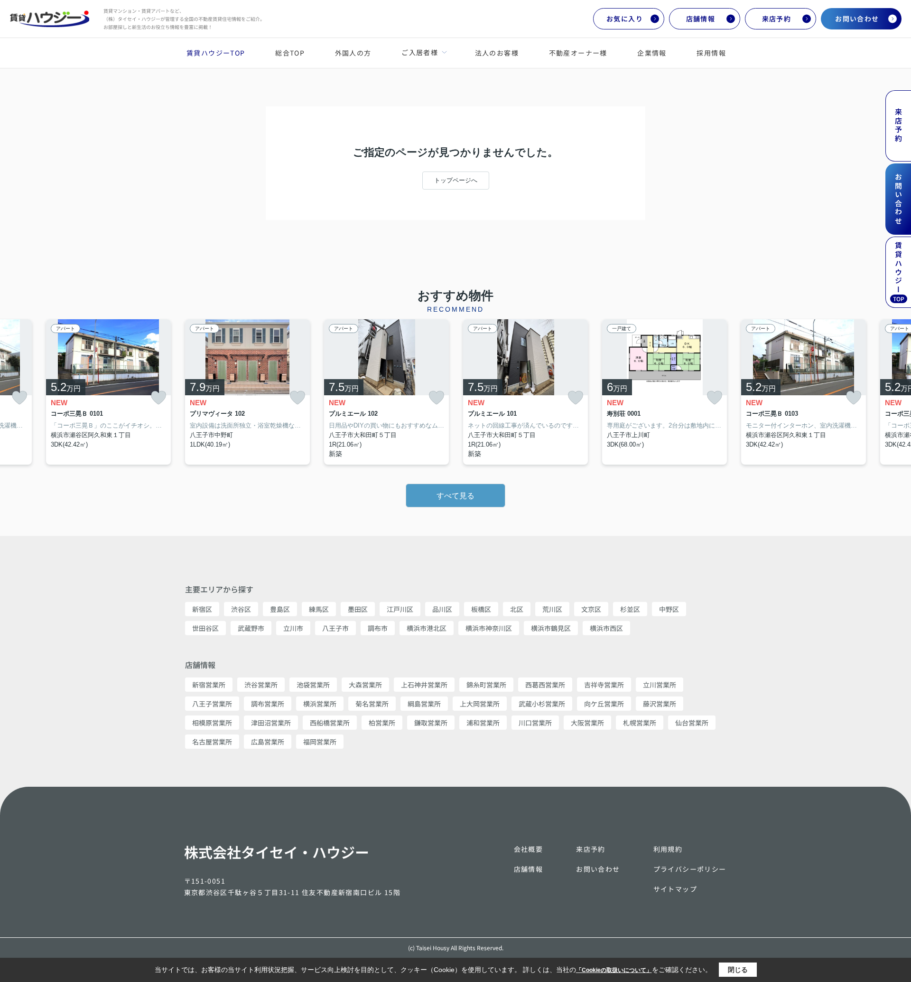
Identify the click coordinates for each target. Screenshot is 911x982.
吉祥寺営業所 (604, 684)
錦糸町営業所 (486, 684)
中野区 (669, 609)
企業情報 (652, 52)
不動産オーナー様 (578, 52)
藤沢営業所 (659, 703)
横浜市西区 (606, 628)
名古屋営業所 (212, 741)
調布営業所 (267, 703)
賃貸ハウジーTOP (215, 52)
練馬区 (319, 609)
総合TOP (290, 52)
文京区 (591, 609)
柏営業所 (382, 722)
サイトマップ (675, 889)
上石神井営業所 (424, 684)
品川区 (442, 609)
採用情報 (711, 52)
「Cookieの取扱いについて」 (614, 970)
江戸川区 (400, 609)
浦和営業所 (483, 722)
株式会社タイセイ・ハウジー (276, 851)
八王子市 (335, 628)
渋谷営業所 (261, 684)
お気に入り (624, 18)
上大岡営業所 (480, 703)
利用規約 (668, 849)
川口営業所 (535, 722)
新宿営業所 (208, 684)
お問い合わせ (857, 18)
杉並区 (630, 609)
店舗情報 (701, 18)
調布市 (378, 628)
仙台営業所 (691, 722)
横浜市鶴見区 (551, 628)
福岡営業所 (319, 741)
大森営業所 (365, 684)
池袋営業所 (313, 684)
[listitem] (247, 392)
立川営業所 (659, 684)
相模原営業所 (212, 722)
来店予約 (776, 18)
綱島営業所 (424, 703)
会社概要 (528, 849)
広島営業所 (267, 741)
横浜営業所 (319, 703)
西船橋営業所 (330, 722)
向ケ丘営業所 (604, 703)
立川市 (293, 628)
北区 (516, 609)
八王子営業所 (212, 703)
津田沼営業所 (271, 722)
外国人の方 (353, 52)
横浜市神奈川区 (488, 628)
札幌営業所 (639, 722)
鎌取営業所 (430, 722)
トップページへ (455, 180)
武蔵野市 (251, 628)
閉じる (738, 969)
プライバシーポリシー (689, 869)
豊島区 (280, 609)
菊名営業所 (372, 703)
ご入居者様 (419, 52)
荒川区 (552, 609)
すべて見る (455, 496)
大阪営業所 (587, 722)
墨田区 (358, 609)
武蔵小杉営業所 (542, 703)
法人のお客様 (497, 52)
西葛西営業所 (545, 684)
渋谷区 (241, 609)
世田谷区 (205, 628)
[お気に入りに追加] (19, 398)
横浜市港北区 (426, 628)
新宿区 (202, 609)
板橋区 (481, 609)
